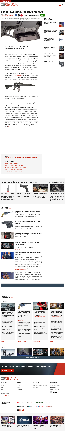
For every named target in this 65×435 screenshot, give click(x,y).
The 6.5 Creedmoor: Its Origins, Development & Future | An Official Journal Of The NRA (40, 196)
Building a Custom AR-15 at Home (14, 165)
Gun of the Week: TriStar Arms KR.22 (27, 273)
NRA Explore (35, 387)
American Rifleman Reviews (6, 346)
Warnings (23, 433)
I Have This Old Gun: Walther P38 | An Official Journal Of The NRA (8, 334)
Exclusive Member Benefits (55, 385)
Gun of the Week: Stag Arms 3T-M (14, 171)
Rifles (4, 15)
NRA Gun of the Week (48, 5)
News (21, 5)
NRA (54, 317)
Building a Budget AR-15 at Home (14, 169)
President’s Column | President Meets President (28, 253)
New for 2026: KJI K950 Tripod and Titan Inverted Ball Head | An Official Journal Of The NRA (57, 322)
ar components (18, 157)
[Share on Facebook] (15, 15)
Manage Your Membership (55, 389)
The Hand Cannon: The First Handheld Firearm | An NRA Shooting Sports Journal (24, 324)
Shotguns (9, 319)
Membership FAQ (53, 387)
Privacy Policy (3, 433)
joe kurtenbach (28, 157)
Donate (20, 1)
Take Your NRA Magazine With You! (6, 426)
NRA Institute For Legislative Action (40, 385)
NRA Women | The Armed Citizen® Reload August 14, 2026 (39, 322)
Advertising (3, 384)
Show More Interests (39, 357)
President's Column (22, 269)
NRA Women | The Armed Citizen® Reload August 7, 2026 (39, 328)
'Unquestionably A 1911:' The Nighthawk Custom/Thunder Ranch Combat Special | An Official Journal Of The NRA (57, 197)
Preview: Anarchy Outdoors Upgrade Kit (16, 167)
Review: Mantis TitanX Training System (28, 233)
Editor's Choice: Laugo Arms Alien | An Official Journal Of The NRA (23, 195)
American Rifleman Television (6, 300)
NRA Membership (53, 384)
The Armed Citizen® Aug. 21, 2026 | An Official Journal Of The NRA (40, 313)
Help (2, 389)
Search (2, 391)
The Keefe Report (54, 346)
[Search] (63, 5)
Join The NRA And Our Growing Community (23, 426)
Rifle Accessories (9, 15)
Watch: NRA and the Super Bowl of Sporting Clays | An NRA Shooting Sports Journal (8, 323)
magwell (13, 158)
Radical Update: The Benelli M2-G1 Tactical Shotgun (27, 243)
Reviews (37, 5)
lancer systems (35, 157)
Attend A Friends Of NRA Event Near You (56, 426)
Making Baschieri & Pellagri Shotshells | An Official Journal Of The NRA (8, 314)
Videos (18, 387)
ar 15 (13, 157)
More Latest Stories (37, 285)
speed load (17, 158)
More (10, 208)
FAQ (2, 387)
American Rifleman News (56, 300)
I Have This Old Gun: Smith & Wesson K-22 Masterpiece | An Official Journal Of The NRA (24, 314)
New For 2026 (29, 5)
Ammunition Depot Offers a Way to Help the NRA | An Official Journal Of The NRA (56, 313)
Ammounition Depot (55, 316)
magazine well (8, 158)
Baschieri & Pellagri (6, 317)
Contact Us (3, 385)
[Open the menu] (60, 4)
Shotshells (4, 319)
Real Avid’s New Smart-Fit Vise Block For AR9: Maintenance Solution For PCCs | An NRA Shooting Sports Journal (8, 196)
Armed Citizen (37, 300)
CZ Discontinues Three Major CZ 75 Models (27, 222)
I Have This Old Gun (22, 218)
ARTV (2, 341)
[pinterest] (21, 15)
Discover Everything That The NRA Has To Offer (39, 426)
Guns (19, 249)
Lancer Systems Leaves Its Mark (13, 163)
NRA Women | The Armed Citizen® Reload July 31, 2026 (40, 333)
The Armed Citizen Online (39, 318)
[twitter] (18, 15)
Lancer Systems (17, 75)
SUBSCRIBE (7, 370)
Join (14, 1)
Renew (16, 1)
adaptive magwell (8, 157)
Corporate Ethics (16, 433)
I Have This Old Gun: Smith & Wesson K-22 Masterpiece (28, 212)
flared (23, 157)
